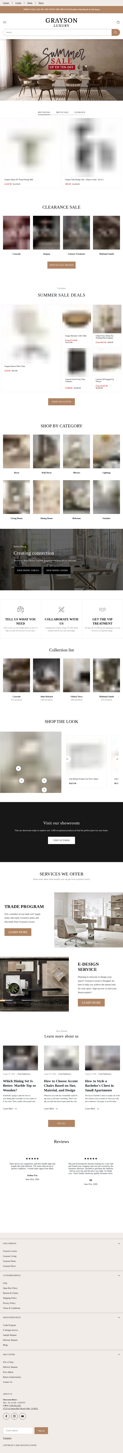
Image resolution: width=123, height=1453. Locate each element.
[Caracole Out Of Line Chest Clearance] (76, 362)
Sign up (41, 1431)
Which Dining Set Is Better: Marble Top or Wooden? (19, 1085)
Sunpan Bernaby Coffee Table (76, 336)
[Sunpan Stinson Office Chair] (31, 334)
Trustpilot (7, 1438)
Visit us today (61, 840)
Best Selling (44, 112)
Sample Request (9, 1335)
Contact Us (7, 1382)
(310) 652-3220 (15, 1406)
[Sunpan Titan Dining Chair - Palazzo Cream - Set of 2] (91, 147)
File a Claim (8, 1362)
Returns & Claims (10, 1293)
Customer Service (12, 1275)
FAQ (5, 1283)
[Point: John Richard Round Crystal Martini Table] (44, 789)
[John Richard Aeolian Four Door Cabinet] (86, 756)
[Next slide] (117, 759)
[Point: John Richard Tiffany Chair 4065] (44, 780)
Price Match (8, 1372)
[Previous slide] (67, 759)
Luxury (6, 3)
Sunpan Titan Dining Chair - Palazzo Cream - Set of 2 (84, 180)
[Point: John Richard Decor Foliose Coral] (21, 780)
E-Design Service (10, 1330)
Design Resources (12, 1317)
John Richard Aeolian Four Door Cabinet (83, 779)
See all (61, 1123)
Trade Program (9, 1325)
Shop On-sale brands (62, 265)
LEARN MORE (17, 932)
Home (29, 3)
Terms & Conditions (11, 1308)
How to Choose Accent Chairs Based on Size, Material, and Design (61, 1085)
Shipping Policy (10, 1298)
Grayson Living (9, 1256)
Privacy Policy (9, 1303)
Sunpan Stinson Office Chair (14, 366)
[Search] (116, 32)
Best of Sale (62, 112)
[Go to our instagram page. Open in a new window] (14, 1416)
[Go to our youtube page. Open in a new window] (22, 1416)
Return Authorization (12, 1377)
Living (18, 3)
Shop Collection (61, 402)
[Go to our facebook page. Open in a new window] (6, 1416)
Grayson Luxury (10, 1251)
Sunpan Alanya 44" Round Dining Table (18, 180)
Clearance (79, 112)
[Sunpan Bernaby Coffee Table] (76, 319)
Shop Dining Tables (28, 570)
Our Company (9, 1243)
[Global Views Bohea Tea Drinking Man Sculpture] (107, 319)
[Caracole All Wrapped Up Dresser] (107, 362)
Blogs (5, 1345)
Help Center (9, 1355)
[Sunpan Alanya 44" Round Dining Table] (31, 147)
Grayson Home (9, 1261)
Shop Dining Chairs (57, 570)
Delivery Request (10, 1340)
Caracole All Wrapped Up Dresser (105, 380)
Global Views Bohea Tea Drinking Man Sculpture (104, 337)
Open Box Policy (10, 1288)
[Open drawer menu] (4, 22)
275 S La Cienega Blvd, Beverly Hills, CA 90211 (20, 1409)
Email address (12, 1430)
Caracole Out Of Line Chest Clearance (75, 380)
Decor (41, 3)
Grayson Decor (9, 1266)
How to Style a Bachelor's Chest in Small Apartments (99, 1085)
